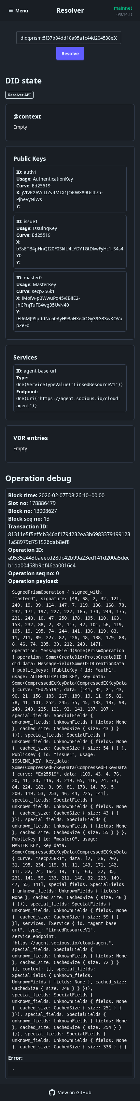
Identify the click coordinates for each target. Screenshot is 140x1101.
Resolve (70, 53)
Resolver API (19, 94)
